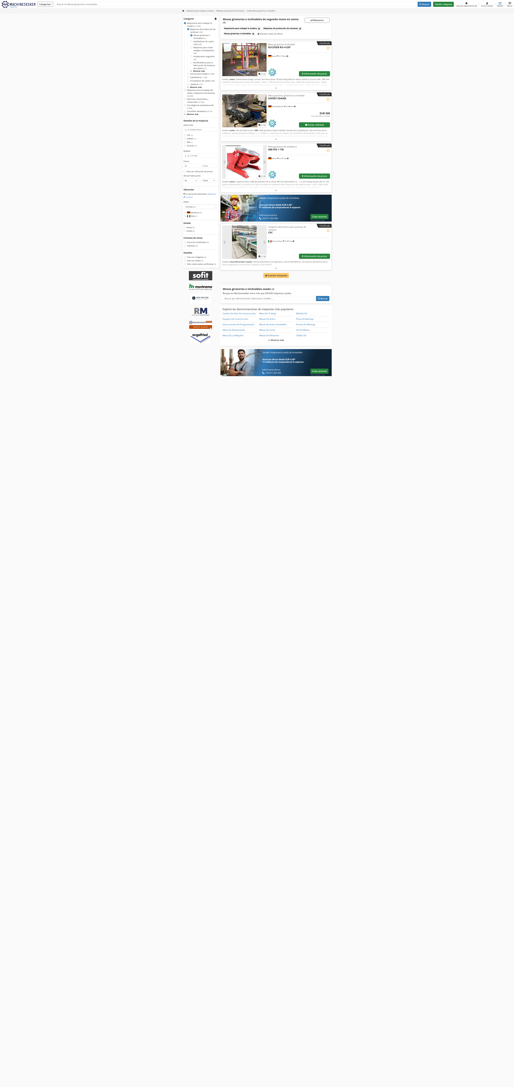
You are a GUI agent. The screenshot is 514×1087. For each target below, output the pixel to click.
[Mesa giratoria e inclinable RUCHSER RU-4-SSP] (244, 59)
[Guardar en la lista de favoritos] (328, 48)
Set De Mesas (303, 329)
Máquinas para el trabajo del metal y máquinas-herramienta (201, 93)
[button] (509, 4)
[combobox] (200, 206)
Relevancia (318, 20)
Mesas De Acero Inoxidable (272, 324)
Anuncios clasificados (198, 242)
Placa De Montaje (305, 319)
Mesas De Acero (267, 319)
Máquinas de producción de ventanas (203, 30)
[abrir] (276, 88)
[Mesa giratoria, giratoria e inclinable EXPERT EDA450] (244, 110)
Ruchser (192, 145)
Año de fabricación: (192, 175)
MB (189, 142)
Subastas (192, 245)
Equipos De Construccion (235, 319)
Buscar (425, 4)
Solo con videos (195, 260)
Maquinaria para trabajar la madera (199, 24)
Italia (194, 216)
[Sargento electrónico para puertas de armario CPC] (244, 242)
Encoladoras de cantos (202, 80)
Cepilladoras (198, 77)
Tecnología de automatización (200, 106)
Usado (190, 231)
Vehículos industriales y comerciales (197, 100)
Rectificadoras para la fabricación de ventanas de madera (204, 65)
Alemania (196, 212)
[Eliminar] (258, 28)
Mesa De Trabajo (267, 313)
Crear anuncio (319, 216)
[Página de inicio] (183, 11)
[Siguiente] (264, 59)
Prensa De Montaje (305, 324)
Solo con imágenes (196, 257)
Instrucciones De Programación (239, 324)
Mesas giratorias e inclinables (201, 36)
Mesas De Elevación (269, 335)
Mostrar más (277, 340)
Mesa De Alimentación (234, 329)
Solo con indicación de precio (199, 171)
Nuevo (190, 227)
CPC (190, 135)
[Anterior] (225, 59)
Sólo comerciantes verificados (201, 264)
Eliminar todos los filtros (271, 34)
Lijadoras (196, 84)
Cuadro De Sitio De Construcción (239, 313)
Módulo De (301, 313)
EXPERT (191, 138)
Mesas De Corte (267, 329)
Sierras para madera (202, 74)
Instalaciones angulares (204, 58)
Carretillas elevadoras (199, 111)
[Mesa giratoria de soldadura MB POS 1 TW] (244, 161)
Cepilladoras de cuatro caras (203, 43)
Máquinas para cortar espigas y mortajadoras (203, 50)
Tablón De (301, 335)
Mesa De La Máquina (233, 335)
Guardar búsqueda (277, 275)
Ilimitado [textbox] (190, 206)
